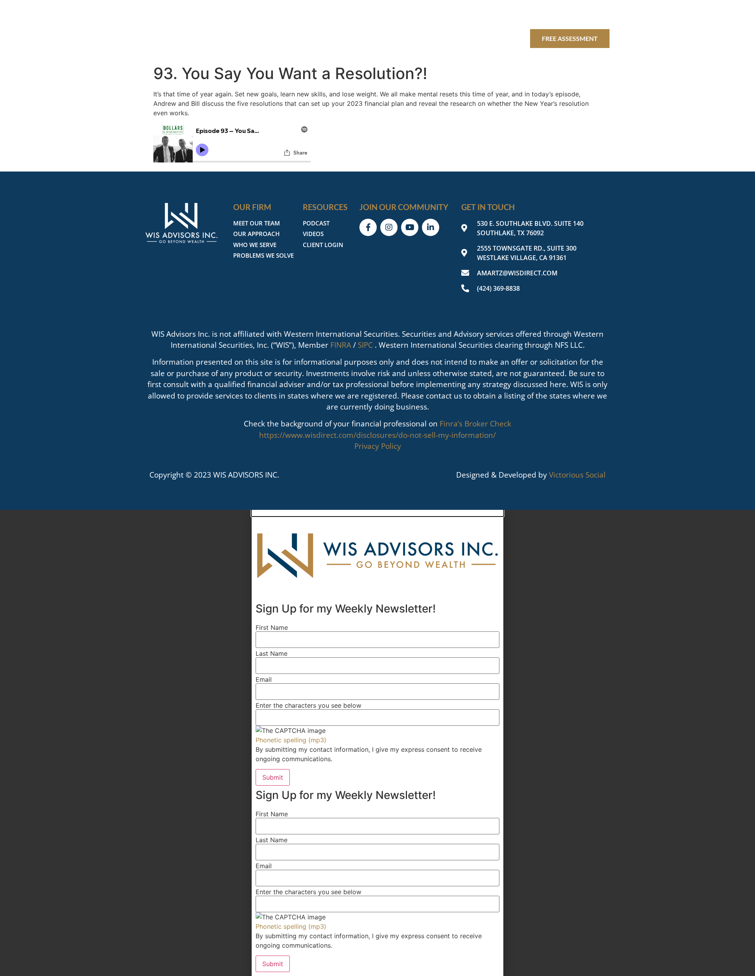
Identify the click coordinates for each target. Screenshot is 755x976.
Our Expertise (340, 38)
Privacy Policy (377, 446)
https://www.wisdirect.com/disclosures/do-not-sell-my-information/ (377, 435)
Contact (505, 38)
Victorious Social (577, 475)
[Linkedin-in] (601, 14)
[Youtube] (580, 14)
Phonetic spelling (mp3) (291, 740)
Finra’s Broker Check (475, 424)
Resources (398, 38)
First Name (272, 627)
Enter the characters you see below (308, 705)
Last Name (271, 653)
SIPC (365, 345)
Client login (453, 38)
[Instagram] (559, 14)
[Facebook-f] (538, 14)
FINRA (340, 345)
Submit (272, 777)
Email (264, 679)
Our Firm (286, 38)
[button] (377, 513)
